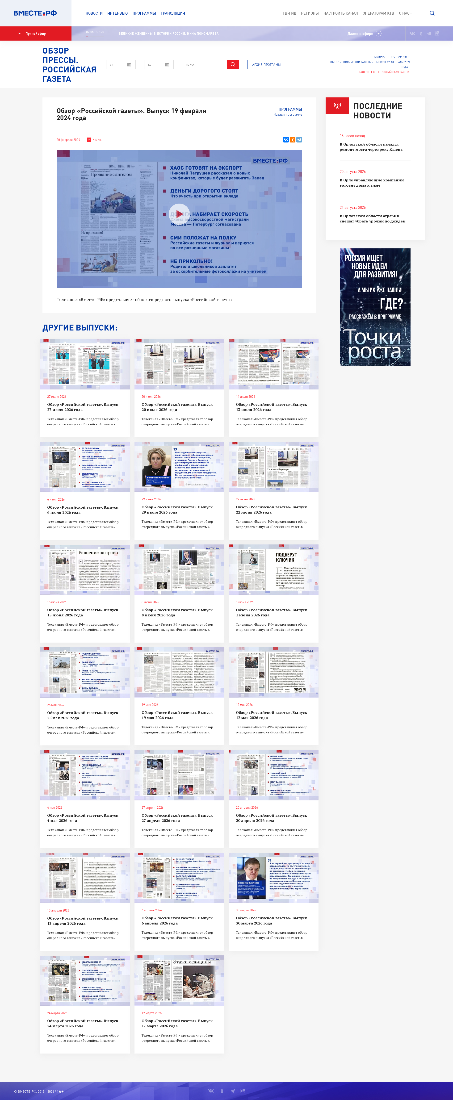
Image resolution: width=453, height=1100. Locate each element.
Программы (144, 13)
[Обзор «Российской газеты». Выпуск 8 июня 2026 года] (179, 569)
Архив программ (266, 65)
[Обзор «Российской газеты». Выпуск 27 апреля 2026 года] (179, 775)
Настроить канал (340, 13)
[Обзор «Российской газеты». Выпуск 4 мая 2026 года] (85, 775)
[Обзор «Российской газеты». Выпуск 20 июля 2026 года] (179, 364)
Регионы (310, 13)
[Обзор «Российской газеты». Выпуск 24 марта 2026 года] (85, 981)
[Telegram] (299, 139)
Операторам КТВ (378, 13)
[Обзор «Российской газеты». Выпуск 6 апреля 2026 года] (179, 878)
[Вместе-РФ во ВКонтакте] (412, 33)
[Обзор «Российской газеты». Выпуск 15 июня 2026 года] (85, 570)
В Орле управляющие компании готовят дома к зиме (372, 182)
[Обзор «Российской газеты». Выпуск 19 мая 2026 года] (179, 672)
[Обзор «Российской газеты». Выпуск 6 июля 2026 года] (85, 467)
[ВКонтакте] (286, 139)
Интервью (117, 13)
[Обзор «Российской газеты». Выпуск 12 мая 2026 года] (274, 672)
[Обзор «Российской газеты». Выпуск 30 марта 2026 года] (274, 878)
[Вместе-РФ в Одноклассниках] (421, 33)
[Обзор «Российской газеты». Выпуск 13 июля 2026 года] (274, 364)
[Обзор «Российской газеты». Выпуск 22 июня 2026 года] (274, 467)
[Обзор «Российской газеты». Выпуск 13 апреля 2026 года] (85, 878)
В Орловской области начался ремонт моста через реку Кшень (371, 147)
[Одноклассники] (292, 139)
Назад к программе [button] (287, 114)
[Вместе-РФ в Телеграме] (429, 33)
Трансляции (173, 13)
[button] (432, 13)
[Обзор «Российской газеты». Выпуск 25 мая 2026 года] (85, 672)
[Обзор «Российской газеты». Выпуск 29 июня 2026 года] (179, 467)
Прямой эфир (35, 33)
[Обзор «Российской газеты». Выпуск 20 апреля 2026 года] (274, 775)
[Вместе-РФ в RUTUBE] (437, 33)
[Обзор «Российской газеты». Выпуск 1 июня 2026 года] (274, 569)
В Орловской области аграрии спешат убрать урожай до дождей (373, 218)
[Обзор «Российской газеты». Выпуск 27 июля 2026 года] (85, 364)
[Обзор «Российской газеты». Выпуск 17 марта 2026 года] (179, 980)
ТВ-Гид (289, 13)
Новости (94, 13)
